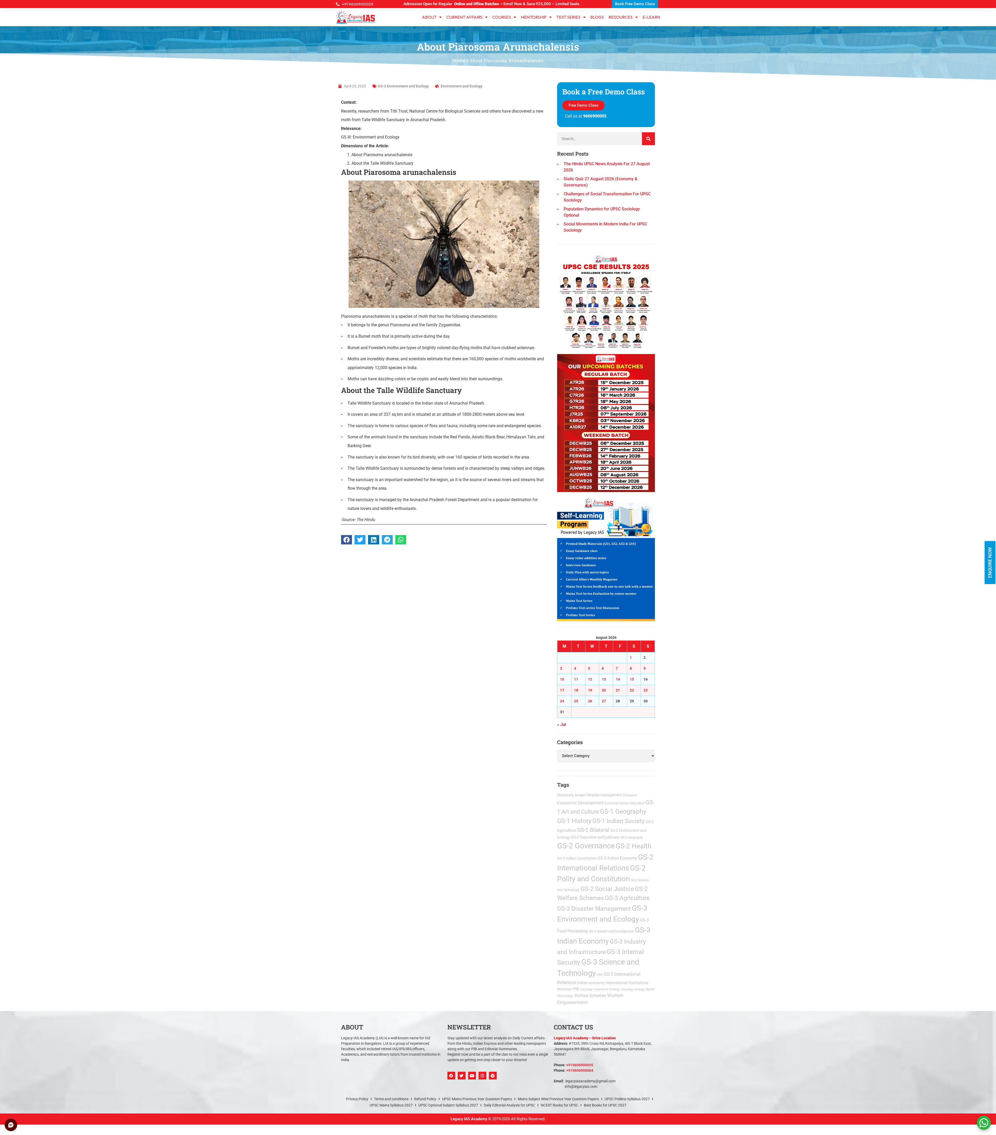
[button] (556, 499)
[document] (498, 567)
